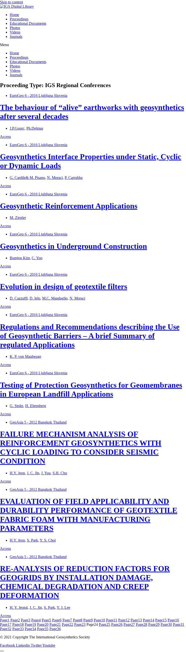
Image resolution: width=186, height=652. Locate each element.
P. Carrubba (74, 178)
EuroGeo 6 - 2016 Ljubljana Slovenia (38, 95)
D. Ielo (35, 298)
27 (129, 624)
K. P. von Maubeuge (25, 356)
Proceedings (19, 19)
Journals (16, 36)
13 (136, 620)
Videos (15, 32)
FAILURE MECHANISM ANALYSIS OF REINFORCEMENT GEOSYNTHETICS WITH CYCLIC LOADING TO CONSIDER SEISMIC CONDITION (80, 447)
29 (154, 624)
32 (5, 629)
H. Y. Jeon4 (19, 607)
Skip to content (11, 2)
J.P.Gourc (17, 128)
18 (18, 624)
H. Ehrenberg (35, 406)
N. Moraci (55, 178)
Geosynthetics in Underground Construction (73, 246)
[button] (93, 45)
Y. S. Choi (48, 540)
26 (117, 624)
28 (141, 624)
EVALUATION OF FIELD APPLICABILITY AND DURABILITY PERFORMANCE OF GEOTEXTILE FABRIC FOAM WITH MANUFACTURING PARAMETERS (88, 515)
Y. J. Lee (63, 607)
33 (18, 629)
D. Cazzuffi (19, 298)
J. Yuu (46, 473)
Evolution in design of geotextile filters (63, 286)
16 (173, 620)
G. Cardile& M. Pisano (27, 178)
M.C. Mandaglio (55, 298)
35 (42, 629)
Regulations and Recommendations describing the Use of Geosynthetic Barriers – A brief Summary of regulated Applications (89, 335)
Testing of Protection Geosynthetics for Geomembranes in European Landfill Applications (91, 389)
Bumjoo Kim (20, 258)
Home (14, 15)
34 (30, 629)
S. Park (32, 540)
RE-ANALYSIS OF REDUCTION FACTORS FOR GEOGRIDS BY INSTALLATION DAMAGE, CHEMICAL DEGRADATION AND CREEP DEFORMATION (85, 582)
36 (55, 629)
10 (99, 620)
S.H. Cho (60, 473)
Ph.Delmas (34, 128)
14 (148, 620)
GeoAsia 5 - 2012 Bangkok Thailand (38, 422)
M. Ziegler (18, 218)
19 (30, 624)
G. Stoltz (16, 406)
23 (79, 624)
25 (104, 624)
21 (55, 624)
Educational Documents (28, 23)
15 (161, 620)
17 (5, 624)
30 (166, 624)
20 (42, 624)
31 (178, 624)
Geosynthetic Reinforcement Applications (68, 205)
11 (111, 620)
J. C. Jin (33, 473)
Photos (15, 28)
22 (67, 624)
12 (124, 620)
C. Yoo (37, 258)
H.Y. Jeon (17, 473)
